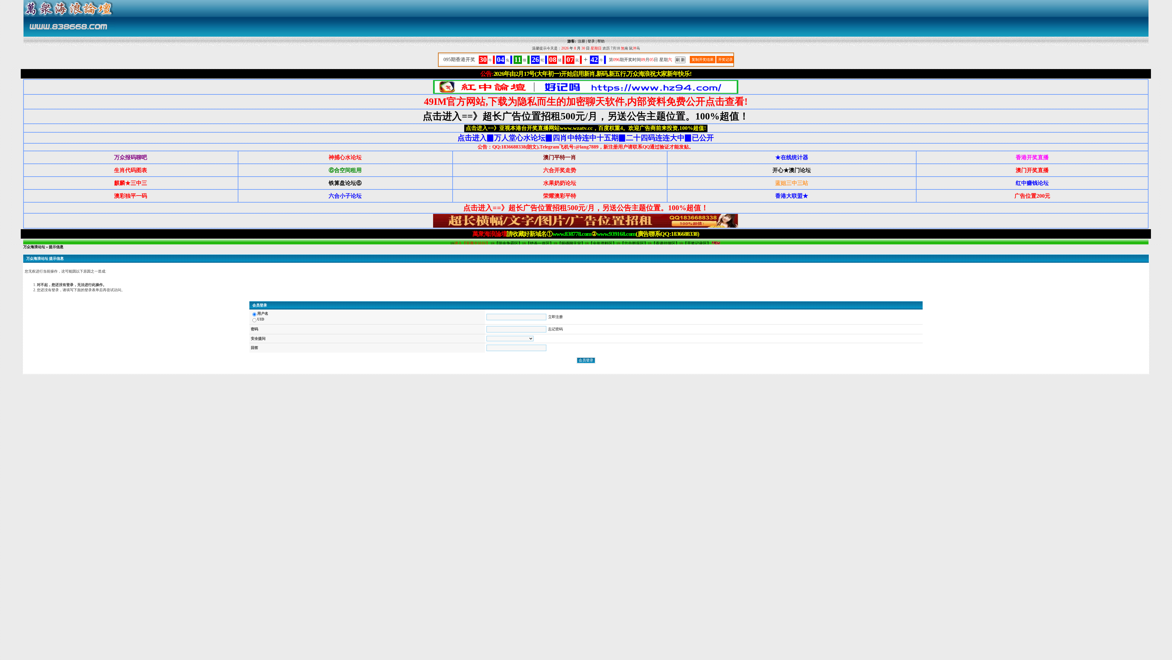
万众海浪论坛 (34, 247)
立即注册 (555, 317)
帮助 (601, 41)
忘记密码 (555, 329)
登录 (591, 41)
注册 (581, 41)
